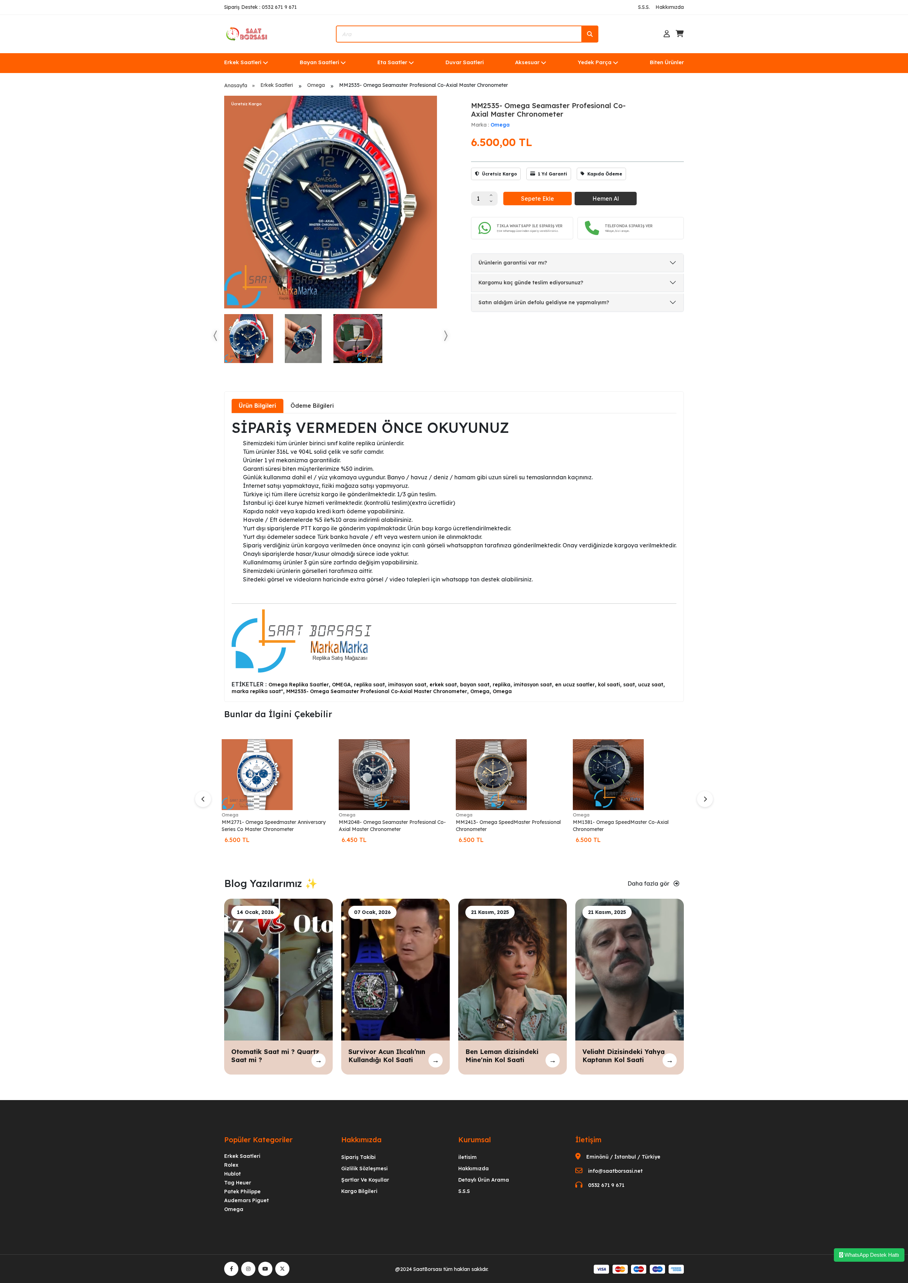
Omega (316, 85)
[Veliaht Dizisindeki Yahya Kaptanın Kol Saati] (629, 968)
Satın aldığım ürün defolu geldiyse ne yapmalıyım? (543, 302)
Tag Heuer (237, 1182)
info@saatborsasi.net (615, 1171)
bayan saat (474, 684)
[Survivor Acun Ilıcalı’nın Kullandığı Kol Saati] (395, 968)
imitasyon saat (407, 684)
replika (501, 684)
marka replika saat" (257, 691)
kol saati (609, 684)
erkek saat (443, 684)
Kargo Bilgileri (359, 1191)
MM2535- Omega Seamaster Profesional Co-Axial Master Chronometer (376, 691)
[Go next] (445, 335)
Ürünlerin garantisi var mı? (512, 263)
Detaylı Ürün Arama (483, 1180)
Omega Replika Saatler (298, 684)
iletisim (467, 1157)
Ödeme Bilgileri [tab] (312, 405)
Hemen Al (605, 198)
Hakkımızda (669, 7)
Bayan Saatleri (319, 62)
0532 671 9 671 (606, 1185)
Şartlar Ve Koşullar (365, 1180)
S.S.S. (644, 7)
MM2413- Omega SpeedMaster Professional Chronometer (508, 825)
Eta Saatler (392, 62)
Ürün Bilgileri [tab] (257, 405)
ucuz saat (650, 684)
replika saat (369, 684)
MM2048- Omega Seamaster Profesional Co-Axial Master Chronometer (392, 825)
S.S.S (464, 1191)
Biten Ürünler (667, 62)
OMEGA (341, 684)
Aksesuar (527, 62)
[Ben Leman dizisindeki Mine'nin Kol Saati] (512, 968)
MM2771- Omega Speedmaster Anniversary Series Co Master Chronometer (274, 825)
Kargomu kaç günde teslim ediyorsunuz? (530, 282)
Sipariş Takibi (358, 1157)
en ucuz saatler (575, 684)
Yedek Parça (594, 62)
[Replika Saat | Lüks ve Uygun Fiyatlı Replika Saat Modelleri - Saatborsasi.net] (247, 33)
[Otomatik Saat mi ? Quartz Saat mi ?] (278, 968)
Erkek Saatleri (242, 62)
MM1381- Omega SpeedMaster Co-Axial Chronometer (621, 825)
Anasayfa (235, 85)
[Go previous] (215, 335)
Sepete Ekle (537, 198)
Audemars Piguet (246, 1200)
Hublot (232, 1174)
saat (629, 684)
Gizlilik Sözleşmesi (364, 1168)
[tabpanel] (454, 557)
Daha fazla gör (649, 883)
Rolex (231, 1165)
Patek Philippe (242, 1191)
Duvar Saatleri (464, 62)
